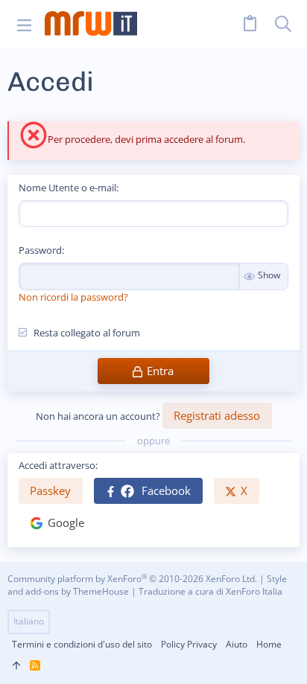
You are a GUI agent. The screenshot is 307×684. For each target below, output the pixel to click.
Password (40, 250)
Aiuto (236, 644)
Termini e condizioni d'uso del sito (82, 644)
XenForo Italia (254, 591)
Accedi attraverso (57, 465)
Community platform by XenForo (132, 578)
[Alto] (16, 666)
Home (269, 644)
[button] (24, 24)
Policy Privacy (189, 644)
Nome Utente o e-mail (67, 187)
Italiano (28, 621)
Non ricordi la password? (73, 297)
